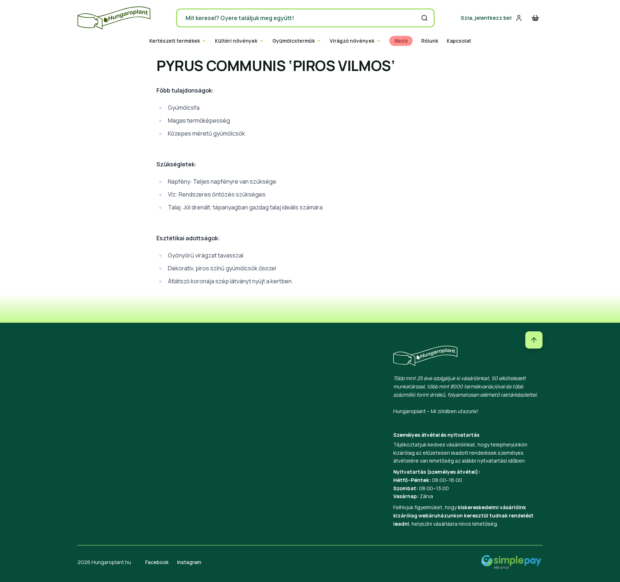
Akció (401, 40)
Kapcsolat (459, 40)
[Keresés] (424, 18)
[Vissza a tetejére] (533, 340)
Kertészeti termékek (174, 40)
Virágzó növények (352, 40)
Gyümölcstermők (293, 40)
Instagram (189, 562)
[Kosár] (535, 18)
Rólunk (429, 40)
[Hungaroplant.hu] (114, 17)
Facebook (157, 562)
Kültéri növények (236, 40)
